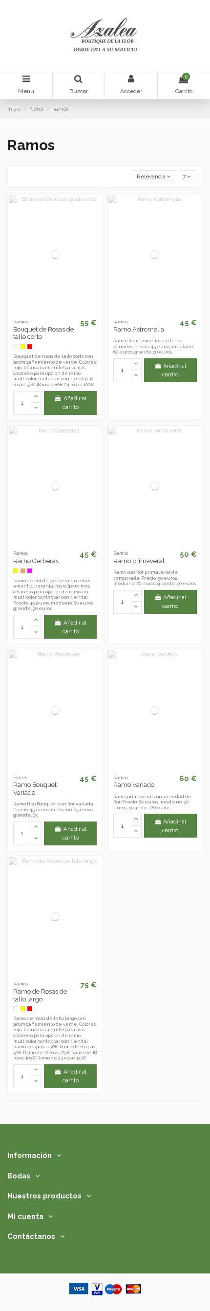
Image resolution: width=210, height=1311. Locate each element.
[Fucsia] (29, 570)
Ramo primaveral (139, 561)
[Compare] (55, 311)
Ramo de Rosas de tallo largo (40, 995)
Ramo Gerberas (36, 561)
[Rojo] (29, 346)
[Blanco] (15, 346)
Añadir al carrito (74, 403)
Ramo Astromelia (138, 329)
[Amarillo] (23, 346)
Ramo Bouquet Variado (35, 788)
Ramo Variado (133, 784)
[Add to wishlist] (43, 311)
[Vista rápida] (66, 311)
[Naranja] (23, 570)
